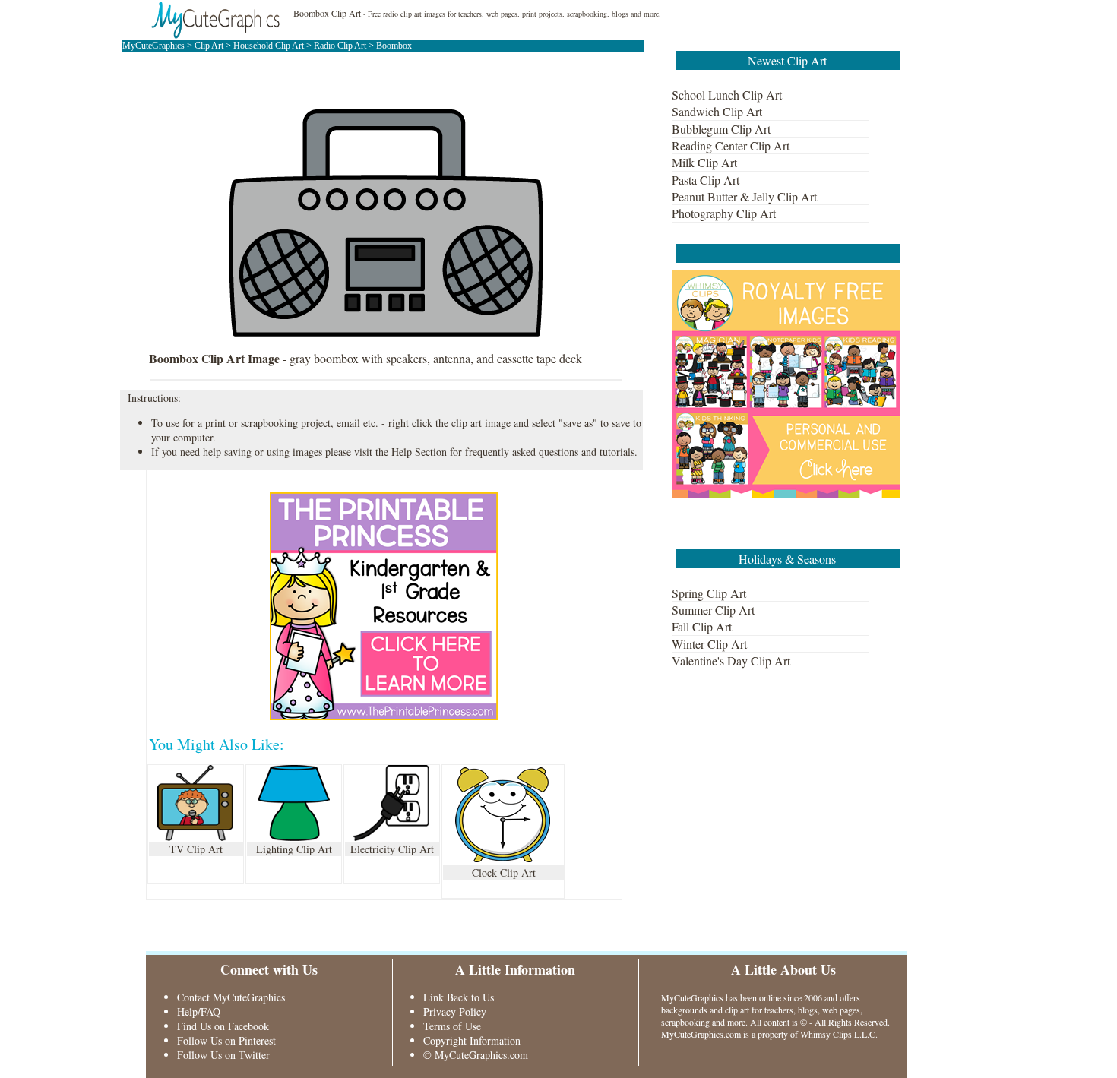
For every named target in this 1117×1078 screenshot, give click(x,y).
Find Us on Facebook (223, 1026)
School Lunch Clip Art (727, 95)
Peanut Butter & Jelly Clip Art (744, 196)
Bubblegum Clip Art (721, 129)
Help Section (419, 451)
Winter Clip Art (709, 644)
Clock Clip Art (504, 872)
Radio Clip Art (340, 45)
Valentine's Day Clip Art (731, 661)
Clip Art (209, 45)
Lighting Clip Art (294, 849)
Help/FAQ (198, 1011)
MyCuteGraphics (153, 45)
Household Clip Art (268, 45)
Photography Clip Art (724, 213)
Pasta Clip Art (705, 180)
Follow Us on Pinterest (226, 1040)
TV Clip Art (196, 849)
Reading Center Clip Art (730, 145)
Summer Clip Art (713, 610)
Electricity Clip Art (392, 849)
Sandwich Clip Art (717, 111)
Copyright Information (472, 1040)
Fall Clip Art (702, 626)
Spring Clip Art (709, 593)
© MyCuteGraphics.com (475, 1055)
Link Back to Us (458, 997)
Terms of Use (452, 1026)
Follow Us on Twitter (223, 1055)
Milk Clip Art (704, 162)
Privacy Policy (454, 1011)
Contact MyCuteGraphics (231, 997)
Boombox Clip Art (327, 13)
